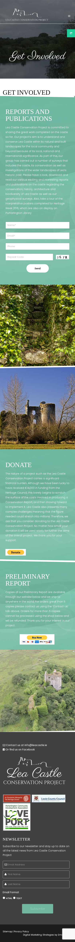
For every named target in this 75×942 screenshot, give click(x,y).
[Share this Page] (71, 33)
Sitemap (7, 931)
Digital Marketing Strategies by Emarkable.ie (47, 934)
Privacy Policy (21, 931)
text (19, 898)
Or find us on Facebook (20, 749)
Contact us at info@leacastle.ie (26, 745)
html (9, 898)
